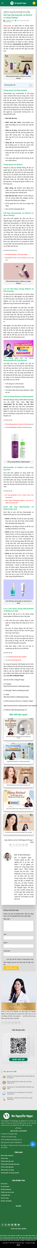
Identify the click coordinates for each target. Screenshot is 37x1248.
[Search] (34, 3)
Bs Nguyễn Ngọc (12, 1134)
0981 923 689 (14, 1131)
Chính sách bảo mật (7, 1161)
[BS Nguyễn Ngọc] (18, 3)
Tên (5, 934)
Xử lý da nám (26, 12)
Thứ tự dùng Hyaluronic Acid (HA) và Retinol (16, 424)
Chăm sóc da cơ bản (9, 11)
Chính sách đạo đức (7, 1167)
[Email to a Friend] (20, 845)
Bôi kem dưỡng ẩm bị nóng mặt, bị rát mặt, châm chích (19, 1082)
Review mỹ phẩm (6, 1201)
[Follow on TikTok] (6, 1022)
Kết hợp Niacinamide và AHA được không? (16, 254)
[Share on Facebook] (13, 845)
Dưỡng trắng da (6, 1189)
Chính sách (4, 1158)
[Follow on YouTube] (19, 1022)
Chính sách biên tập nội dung (10, 1164)
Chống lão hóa (5, 1195)
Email (6, 942)
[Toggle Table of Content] (30, 85)
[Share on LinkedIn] (26, 845)
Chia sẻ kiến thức (21, 11)
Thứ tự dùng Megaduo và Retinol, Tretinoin (16, 427)
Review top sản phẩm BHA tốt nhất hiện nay (20, 1087)
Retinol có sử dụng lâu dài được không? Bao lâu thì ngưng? (21, 1076)
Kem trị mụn (5, 1198)
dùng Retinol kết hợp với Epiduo (18, 656)
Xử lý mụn (4, 1183)
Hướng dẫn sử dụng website (10, 1172)
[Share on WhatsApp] (10, 845)
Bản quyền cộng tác (7, 1155)
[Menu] (2, 3)
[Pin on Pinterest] (23, 845)
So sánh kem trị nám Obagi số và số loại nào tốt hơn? (19, 1093)
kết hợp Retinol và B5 (15, 660)
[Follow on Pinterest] (12, 1022)
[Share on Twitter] (16, 845)
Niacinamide (7, 25)
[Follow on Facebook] (3, 1022)
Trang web (7, 951)
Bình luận (7, 919)
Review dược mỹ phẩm (16, 12)
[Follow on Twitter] (9, 1022)
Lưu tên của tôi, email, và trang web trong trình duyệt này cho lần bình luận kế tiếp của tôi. (18, 961)
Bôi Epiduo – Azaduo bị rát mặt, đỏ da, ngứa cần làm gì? (19, 1098)
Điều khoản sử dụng (7, 1170)
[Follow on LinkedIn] (15, 1022)
